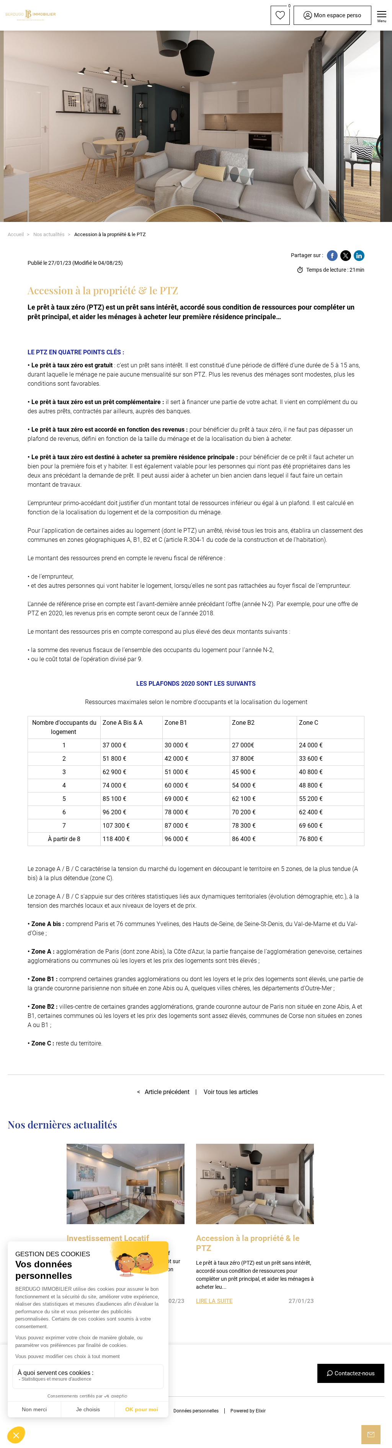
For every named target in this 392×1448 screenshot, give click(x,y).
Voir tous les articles (231, 1092)
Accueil (16, 234)
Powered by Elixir (248, 1411)
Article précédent (163, 1092)
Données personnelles (196, 1411)
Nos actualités (49, 234)
